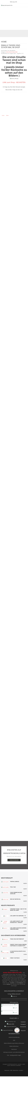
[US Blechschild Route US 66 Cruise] (5, 952)
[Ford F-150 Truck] (5, 958)
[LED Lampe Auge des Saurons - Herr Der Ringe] (5, 928)
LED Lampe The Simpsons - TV (18, 915)
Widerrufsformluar (14, 1046)
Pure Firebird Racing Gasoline (16, 893)
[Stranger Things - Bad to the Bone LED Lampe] (5, 909)
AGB (14, 1040)
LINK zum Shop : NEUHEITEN (14, 82)
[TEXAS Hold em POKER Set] (5, 939)
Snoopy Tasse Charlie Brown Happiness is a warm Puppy (18, 945)
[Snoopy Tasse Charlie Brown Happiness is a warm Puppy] (5, 945)
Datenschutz (16, 1070)
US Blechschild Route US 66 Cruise (17, 952)
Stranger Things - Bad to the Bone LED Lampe (18, 909)
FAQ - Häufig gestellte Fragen (14, 1055)
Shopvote (23, 1030)
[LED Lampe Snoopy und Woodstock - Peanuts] (5, 922)
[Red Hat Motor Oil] (5, 899)
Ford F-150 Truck (14, 958)
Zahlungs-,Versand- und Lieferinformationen (14, 1052)
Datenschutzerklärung (14, 1037)
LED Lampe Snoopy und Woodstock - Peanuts (16, 921)
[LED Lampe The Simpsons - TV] (4, 916)
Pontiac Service (14, 881)
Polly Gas (13, 887)
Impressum (14, 1049)
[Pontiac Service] (4, 881)
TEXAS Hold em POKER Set (17, 939)
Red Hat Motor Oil (15, 899)
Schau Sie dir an (14, 860)
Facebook (23, 1022)
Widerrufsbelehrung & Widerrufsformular (14, 1043)
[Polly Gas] (4, 887)
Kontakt (21, 1070)
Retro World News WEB (11, 52)
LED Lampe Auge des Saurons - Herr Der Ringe (18, 928)
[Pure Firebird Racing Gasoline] (5, 892)
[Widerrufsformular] (14, 996)
